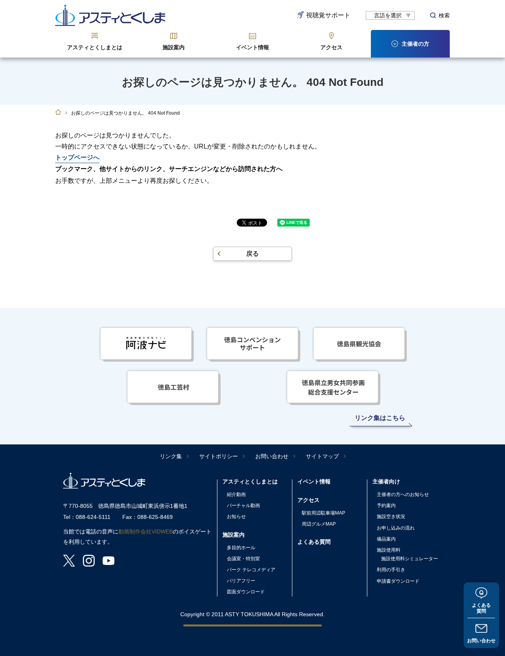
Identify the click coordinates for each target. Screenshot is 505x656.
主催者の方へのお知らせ (403, 494)
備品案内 (386, 539)
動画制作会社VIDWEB (145, 531)
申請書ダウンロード (398, 581)
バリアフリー (241, 581)
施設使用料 (388, 550)
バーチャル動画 (243, 505)
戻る (252, 253)
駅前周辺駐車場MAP (323, 513)
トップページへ (77, 157)
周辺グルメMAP (319, 524)
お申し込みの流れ (396, 528)
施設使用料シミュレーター (409, 558)
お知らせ (236, 516)
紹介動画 (236, 494)
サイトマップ (322, 456)
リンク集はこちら (380, 417)
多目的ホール (241, 547)
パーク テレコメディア (251, 569)
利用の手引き (391, 569)
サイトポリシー (218, 456)
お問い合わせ (481, 640)
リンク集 (171, 456)
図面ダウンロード (246, 592)
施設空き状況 (391, 516)
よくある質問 (481, 608)
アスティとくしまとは (94, 47)
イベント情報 (252, 47)
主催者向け (386, 481)
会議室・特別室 (243, 558)
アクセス (331, 47)
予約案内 (386, 505)
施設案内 (174, 47)
